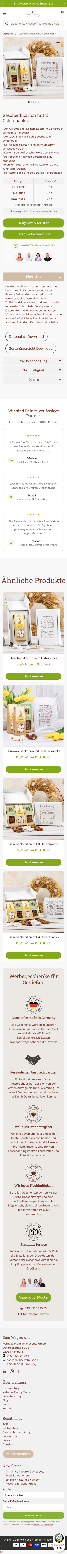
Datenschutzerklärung (17, 1432)
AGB (5, 1424)
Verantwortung (12, 1396)
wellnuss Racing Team (16, 1392)
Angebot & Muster (34, 223)
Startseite (8, 33)
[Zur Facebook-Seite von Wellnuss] (19, 1371)
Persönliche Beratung (33, 234)
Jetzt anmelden (33, 1515)
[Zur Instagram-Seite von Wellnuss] (12, 1371)
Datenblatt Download (26, 336)
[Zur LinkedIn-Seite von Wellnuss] (5, 1371)
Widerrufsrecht (12, 1428)
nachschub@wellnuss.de (22, 1360)
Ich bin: (7, 1489)
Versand (8, 1440)
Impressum (10, 1436)
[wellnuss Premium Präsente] (32, 13)
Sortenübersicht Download (31, 348)
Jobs (6, 1404)
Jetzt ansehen (33, 676)
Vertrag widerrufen (18, 1454)
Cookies (8, 1444)
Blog (5, 1400)
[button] (60, 13)
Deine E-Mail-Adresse (16, 1501)
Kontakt (8, 1408)
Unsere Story (11, 1388)
